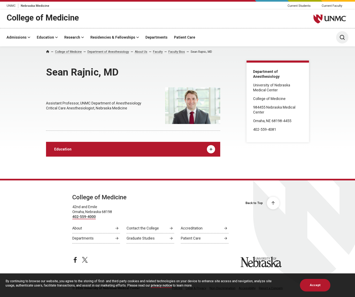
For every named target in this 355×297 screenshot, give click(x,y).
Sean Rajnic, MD (201, 52)
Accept (315, 285)
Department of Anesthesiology (108, 52)
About (77, 228)
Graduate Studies (141, 238)
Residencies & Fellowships (112, 37)
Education (45, 37)
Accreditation (192, 228)
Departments (156, 37)
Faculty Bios (176, 52)
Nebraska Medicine (35, 6)
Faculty (158, 52)
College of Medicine (43, 18)
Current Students (299, 6)
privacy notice (161, 285)
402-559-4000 (84, 216)
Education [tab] (62, 149)
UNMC (11, 6)
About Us (141, 52)
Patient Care (184, 37)
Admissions (17, 37)
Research (72, 37)
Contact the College (143, 228)
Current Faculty (332, 6)
